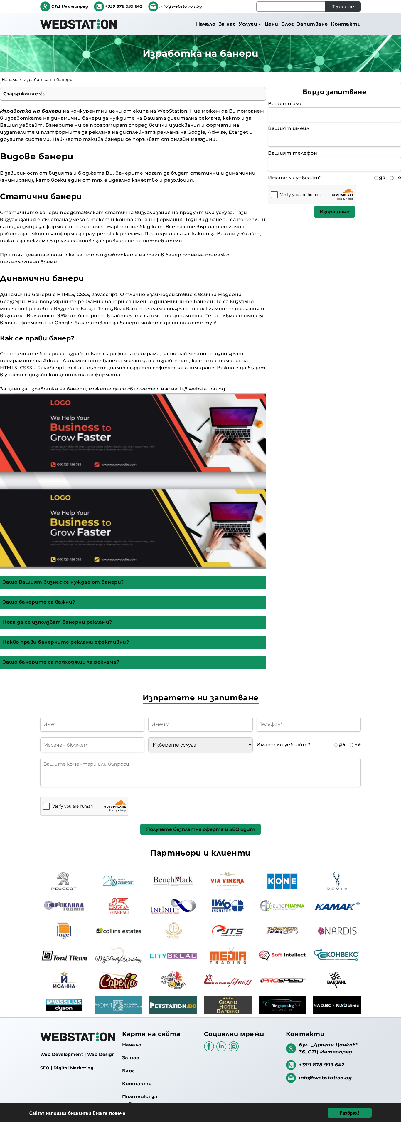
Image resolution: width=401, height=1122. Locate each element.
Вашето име (285, 103)
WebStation (172, 111)
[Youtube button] (222, 1049)
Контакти (137, 1083)
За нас (130, 1058)
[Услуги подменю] (259, 24)
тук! (210, 322)
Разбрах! (350, 1112)
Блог (128, 1070)
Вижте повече (109, 1112)
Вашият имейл (288, 128)
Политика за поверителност (144, 1100)
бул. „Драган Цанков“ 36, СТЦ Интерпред (328, 1048)
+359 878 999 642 (123, 6)
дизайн (38, 375)
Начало (131, 1045)
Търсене (343, 6)
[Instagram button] (234, 1049)
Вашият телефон (292, 153)
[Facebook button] (210, 1049)
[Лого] (78, 24)
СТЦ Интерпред (69, 6)
